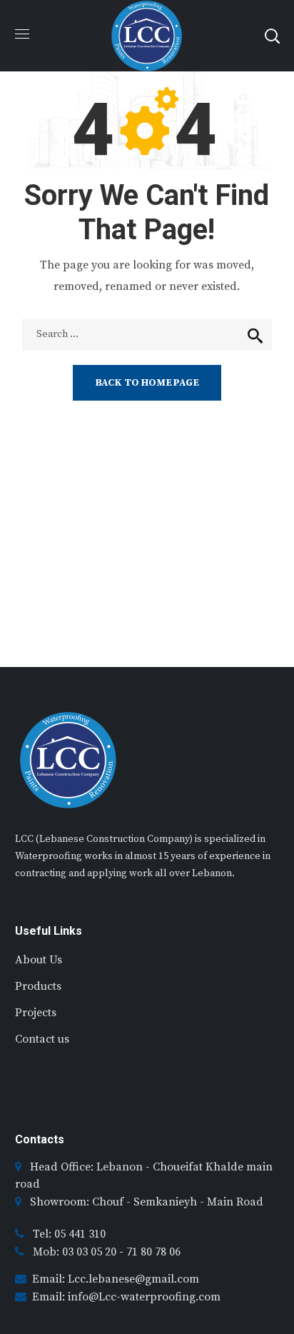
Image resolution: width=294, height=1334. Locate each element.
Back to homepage (147, 382)
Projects (35, 1012)
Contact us (42, 1039)
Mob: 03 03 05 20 (76, 1252)
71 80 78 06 (153, 1252)
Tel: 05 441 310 (69, 1234)
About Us (38, 960)
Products (38, 986)
